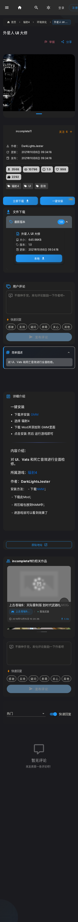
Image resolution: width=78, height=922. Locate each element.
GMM (35, 414)
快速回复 (65, 714)
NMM (40, 489)
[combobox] (26, 712)
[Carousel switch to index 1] (39, 113)
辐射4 (32, 473)
